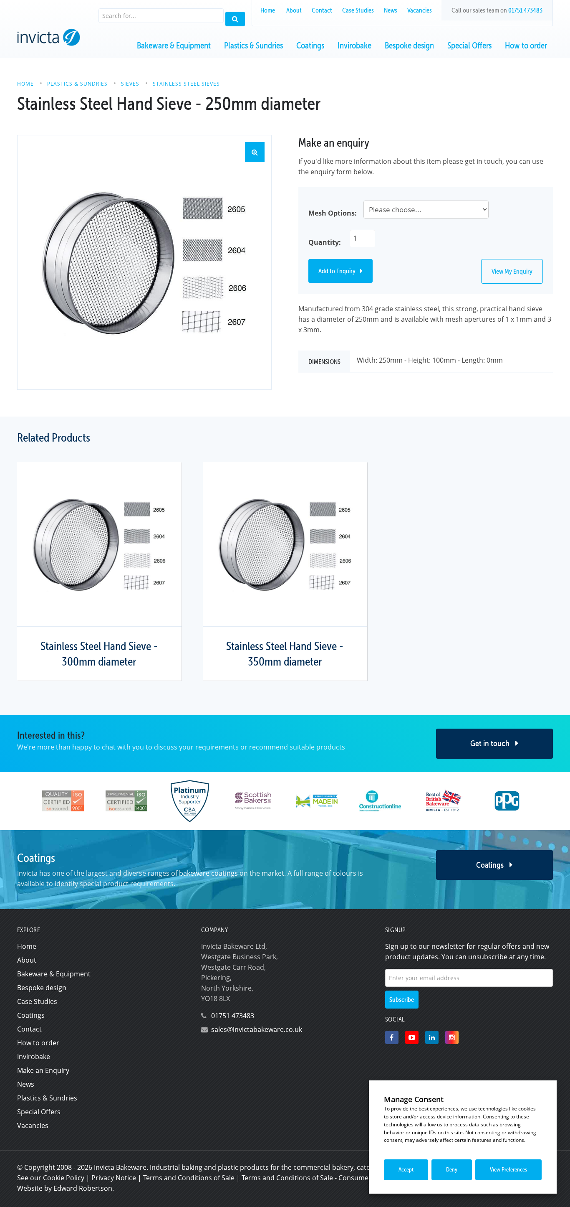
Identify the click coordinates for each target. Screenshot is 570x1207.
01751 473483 (525, 10)
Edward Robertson (82, 1188)
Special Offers (469, 45)
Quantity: (324, 242)
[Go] (235, 19)
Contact (322, 10)
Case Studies (358, 10)
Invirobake (354, 45)
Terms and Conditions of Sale (189, 1177)
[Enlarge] (144, 262)
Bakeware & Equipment (174, 45)
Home (267, 10)
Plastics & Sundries (253, 45)
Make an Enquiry (43, 1070)
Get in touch (490, 743)
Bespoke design (409, 45)
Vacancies (419, 10)
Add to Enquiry (337, 271)
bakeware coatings (208, 873)
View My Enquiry (512, 271)
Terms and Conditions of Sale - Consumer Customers (325, 1177)
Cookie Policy (63, 1177)
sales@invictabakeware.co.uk (256, 1029)
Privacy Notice (113, 1177)
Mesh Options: (332, 213)
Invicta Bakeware (120, 1167)
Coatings (310, 45)
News (390, 10)
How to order (526, 45)
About (294, 10)
